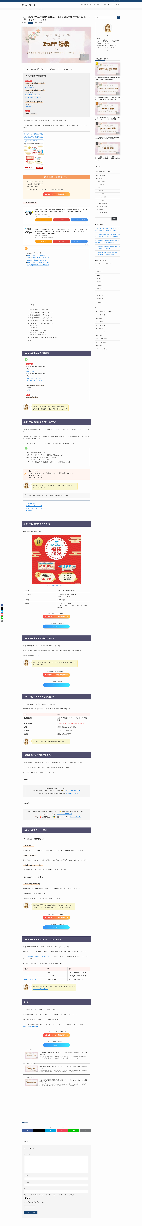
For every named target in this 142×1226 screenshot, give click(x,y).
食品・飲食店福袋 (103, 203)
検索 (114, 218)
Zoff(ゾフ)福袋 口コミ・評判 (38, 330)
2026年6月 (100, 278)
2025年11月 (100, 295)
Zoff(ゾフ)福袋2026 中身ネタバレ (37, 260)
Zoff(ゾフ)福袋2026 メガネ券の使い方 (38, 265)
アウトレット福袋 (103, 212)
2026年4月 (100, 285)
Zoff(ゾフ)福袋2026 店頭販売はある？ (38, 262)
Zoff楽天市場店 (29, 87)
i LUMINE (28, 106)
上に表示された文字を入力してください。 (35, 1202)
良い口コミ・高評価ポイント (40, 332)
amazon (37, 956)
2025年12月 (100, 292)
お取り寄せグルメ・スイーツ (104, 171)
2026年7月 (100, 275)
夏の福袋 (101, 190)
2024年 (35, 327)
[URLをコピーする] (85, 1130)
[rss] (117, 1)
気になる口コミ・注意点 (39, 334)
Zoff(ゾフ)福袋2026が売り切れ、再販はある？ (43, 337)
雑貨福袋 (30, 22)
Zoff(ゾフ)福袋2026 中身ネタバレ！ (40, 315)
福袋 (99, 187)
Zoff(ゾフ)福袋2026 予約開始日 (36, 255)
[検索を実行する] (118, 17)
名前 (26, 1176)
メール (26, 1182)
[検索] (119, 1)
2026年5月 (100, 282)
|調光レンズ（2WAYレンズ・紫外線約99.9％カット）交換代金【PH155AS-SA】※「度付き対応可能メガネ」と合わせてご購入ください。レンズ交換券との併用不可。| (61, 210)
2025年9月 (100, 302)
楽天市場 (31, 956)
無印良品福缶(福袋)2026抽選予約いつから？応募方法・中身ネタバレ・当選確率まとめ (63, 1067)
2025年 (35, 325)
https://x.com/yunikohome (40, 989)
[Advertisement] (56, 285)
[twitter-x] (115, 1)
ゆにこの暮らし (29, 5)
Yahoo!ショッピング (47, 956)
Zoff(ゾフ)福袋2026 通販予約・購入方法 (39, 257)
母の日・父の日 (101, 181)
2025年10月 (100, 299)
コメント (27, 1154)
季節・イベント (101, 178)
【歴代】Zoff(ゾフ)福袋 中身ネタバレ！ (41, 323)
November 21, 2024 (72, 793)
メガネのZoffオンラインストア (58, 585)
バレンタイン (101, 184)
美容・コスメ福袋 (103, 206)
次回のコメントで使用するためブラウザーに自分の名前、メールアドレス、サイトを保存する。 (51, 1195)
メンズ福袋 (101, 194)
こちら (37, 655)
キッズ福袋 (101, 200)
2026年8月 (100, 271)
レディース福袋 (102, 197)
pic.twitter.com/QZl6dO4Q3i (64, 814)
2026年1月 (100, 288)
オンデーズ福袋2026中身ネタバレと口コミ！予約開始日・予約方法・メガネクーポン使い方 (63, 1053)
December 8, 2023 (75, 817)
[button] (27, 1130)
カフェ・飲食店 (101, 175)
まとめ (32, 340)
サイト (26, 1188)
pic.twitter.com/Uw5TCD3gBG (72, 790)
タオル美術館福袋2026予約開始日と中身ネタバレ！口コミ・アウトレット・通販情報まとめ (63, 1081)
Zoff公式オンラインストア (32, 95)
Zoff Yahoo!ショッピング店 (33, 97)
